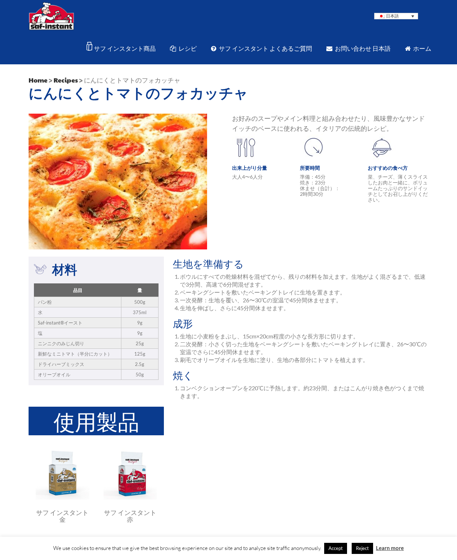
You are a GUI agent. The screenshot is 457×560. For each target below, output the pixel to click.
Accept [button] (335, 548)
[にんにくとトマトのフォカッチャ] (62, 497)
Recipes (66, 79)
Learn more (390, 548)
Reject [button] (362, 548)
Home (38, 79)
